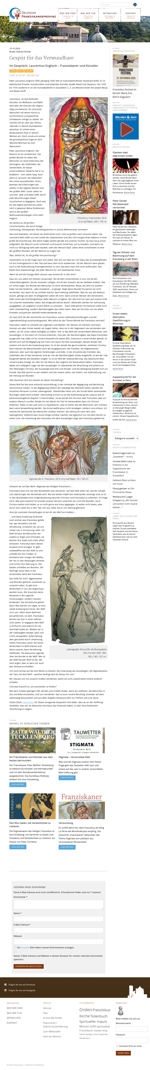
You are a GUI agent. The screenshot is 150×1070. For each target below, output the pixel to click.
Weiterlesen (129, 192)
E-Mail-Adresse (22, 924)
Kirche (84, 1016)
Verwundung (66, 823)
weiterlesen (118, 369)
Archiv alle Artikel (52, 1017)
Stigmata (29, 71)
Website (18, 936)
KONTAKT (131, 15)
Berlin (88, 1038)
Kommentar (20, 896)
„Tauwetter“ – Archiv (123, 456)
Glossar (47, 1008)
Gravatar (25, 947)
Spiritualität (103, 1026)
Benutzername (123, 1023)
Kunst (20, 71)
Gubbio (13, 71)
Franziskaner (33, 13)
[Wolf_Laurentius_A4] (78, 645)
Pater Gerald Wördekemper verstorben (121, 204)
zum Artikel (18, 784)
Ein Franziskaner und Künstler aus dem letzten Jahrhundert (31, 758)
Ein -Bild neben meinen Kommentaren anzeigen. (45, 947)
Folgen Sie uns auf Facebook (22, 984)
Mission (84, 1026)
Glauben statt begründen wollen (123, 154)
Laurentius (28, 702)
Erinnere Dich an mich (130, 1046)
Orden (85, 1010)
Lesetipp (88, 1034)
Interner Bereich (52, 1036)
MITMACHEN (110, 15)
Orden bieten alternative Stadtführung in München (121, 318)
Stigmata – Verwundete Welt (74, 757)
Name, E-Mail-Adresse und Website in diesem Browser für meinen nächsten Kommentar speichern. (58, 957)
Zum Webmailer (52, 1031)
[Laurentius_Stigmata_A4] (58, 475)
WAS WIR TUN (88, 15)
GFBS (93, 1026)
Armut (95, 1034)
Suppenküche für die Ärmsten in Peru (124, 378)
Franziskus (101, 1009)
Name (17, 913)
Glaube (97, 1030)
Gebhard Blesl (120, 480)
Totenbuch (99, 1016)
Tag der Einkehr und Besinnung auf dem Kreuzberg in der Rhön (125, 256)
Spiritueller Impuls (93, 1021)
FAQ (45, 1013)
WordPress (39, 1065)
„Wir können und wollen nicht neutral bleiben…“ (125, 504)
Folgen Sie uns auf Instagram (22, 990)
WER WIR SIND (68, 15)
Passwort (120, 1034)
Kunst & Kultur (17, 75)
